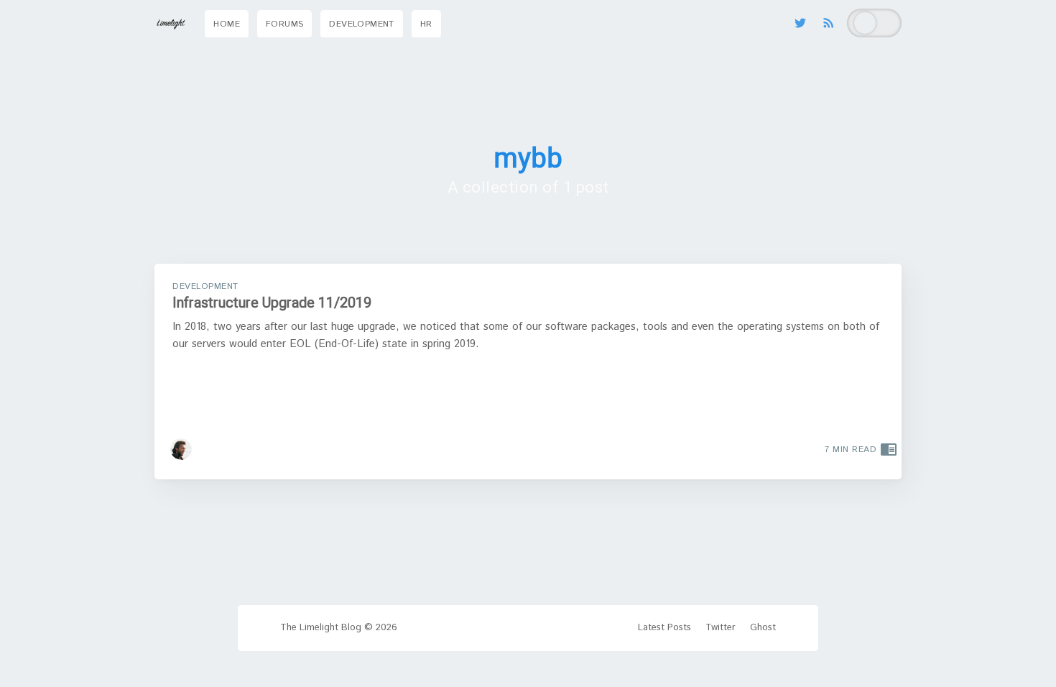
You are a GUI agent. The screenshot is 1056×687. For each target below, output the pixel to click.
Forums (284, 24)
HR (426, 24)
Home (226, 24)
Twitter (720, 628)
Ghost (763, 628)
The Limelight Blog (320, 628)
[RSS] (828, 23)
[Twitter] (804, 23)
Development (361, 24)
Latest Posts (664, 628)
